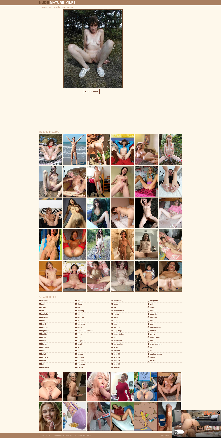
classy (80, 304)
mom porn (117, 341)
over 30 (116, 354)
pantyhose (153, 301)
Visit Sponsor (92, 92)
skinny (152, 334)
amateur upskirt (155, 354)
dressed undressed (85, 331)
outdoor (116, 351)
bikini (43, 337)
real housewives (120, 311)
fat (78, 347)
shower (152, 331)
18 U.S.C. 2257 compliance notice (78, 435)
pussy (152, 307)
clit (78, 307)
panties (116, 367)
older (115, 347)
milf (114, 337)
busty (43, 361)
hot (114, 307)
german (80, 357)
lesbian (116, 327)
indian (116, 314)
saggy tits (153, 314)
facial (79, 344)
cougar (80, 314)
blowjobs (45, 347)
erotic (79, 337)
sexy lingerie (118, 331)
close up (80, 311)
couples (80, 317)
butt (42, 364)
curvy (79, 327)
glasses (80, 361)
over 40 (116, 357)
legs (115, 324)
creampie (81, 321)
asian (43, 307)
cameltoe (45, 367)
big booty (45, 331)
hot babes (45, 317)
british (43, 354)
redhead (153, 311)
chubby (80, 301)
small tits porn (155, 337)
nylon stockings (155, 344)
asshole (44, 314)
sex (151, 321)
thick (151, 347)
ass (42, 311)
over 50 (116, 361)
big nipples (118, 344)
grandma (81, 364)
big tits (44, 334)
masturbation (118, 334)
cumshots (81, 324)
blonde (44, 344)
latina (115, 321)
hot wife (152, 361)
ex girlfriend (82, 341)
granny (80, 367)
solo (151, 341)
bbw (43, 321)
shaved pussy (155, 327)
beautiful (44, 327)
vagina (152, 357)
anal (43, 304)
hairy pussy (118, 301)
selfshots (153, 317)
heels (115, 304)
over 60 (116, 364)
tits (150, 351)
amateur (44, 301)
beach (43, 324)
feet (78, 351)
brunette (44, 357)
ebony (80, 334)
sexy (151, 324)
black (43, 341)
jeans (115, 317)
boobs (43, 351)
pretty (151, 304)
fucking (80, 354)
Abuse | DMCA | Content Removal (51, 435)
